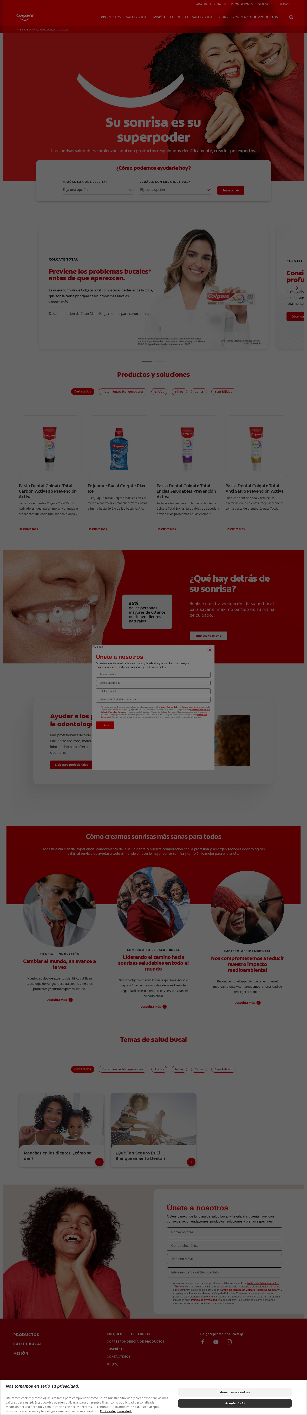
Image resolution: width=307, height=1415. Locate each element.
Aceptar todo (235, 1403)
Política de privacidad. (116, 1411)
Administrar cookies (235, 1392)
